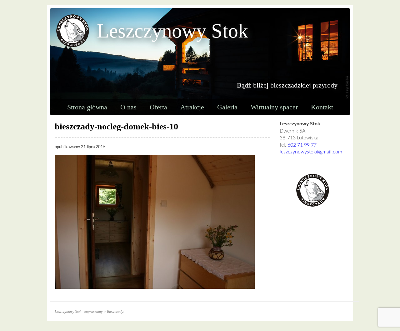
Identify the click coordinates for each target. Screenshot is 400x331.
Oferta (158, 107)
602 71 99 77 (302, 145)
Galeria (227, 107)
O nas (128, 107)
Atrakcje (192, 107)
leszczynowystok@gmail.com (311, 151)
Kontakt (322, 107)
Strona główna (87, 107)
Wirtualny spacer (274, 107)
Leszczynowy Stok (172, 31)
